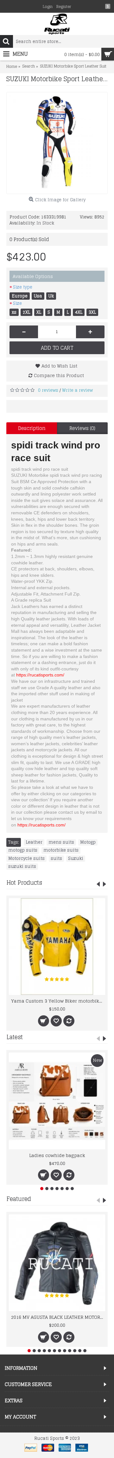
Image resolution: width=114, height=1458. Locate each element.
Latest (14, 1037)
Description (32, 428)
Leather (34, 842)
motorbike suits (61, 850)
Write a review (77, 390)
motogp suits (22, 850)
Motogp (88, 842)
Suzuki (75, 858)
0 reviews (48, 390)
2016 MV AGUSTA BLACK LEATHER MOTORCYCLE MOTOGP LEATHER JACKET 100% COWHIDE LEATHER (58, 1317)
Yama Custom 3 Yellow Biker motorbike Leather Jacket (58, 1001)
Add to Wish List (59, 366)
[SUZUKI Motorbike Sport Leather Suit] (57, 143)
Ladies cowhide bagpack (57, 1155)
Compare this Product (59, 375)
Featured (18, 1199)
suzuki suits (22, 866)
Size (17, 303)
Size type (22, 287)
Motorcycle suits (26, 858)
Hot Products (24, 882)
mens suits (61, 842)
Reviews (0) (82, 428)
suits (56, 858)
